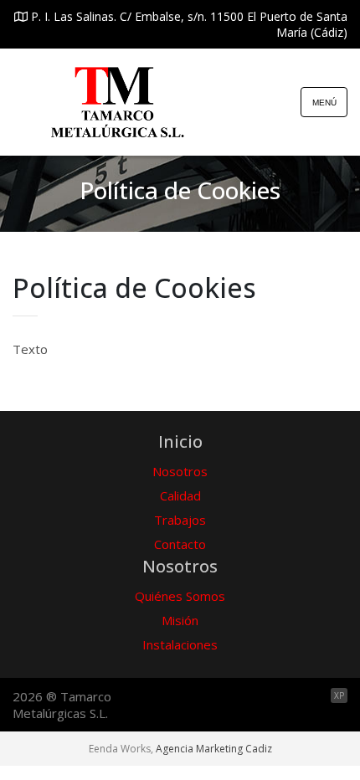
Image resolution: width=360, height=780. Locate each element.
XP (339, 695)
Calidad (180, 495)
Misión (180, 620)
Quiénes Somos (180, 596)
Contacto (180, 544)
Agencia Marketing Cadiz (214, 749)
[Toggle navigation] (324, 102)
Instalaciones (180, 644)
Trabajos (180, 519)
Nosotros (180, 471)
